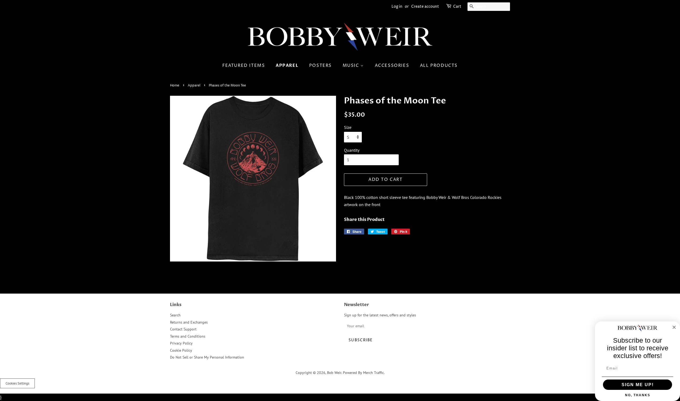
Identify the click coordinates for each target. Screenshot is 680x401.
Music (352, 65)
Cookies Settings (17, 383)
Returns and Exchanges (189, 322)
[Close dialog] (674, 327)
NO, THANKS (637, 395)
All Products (439, 65)
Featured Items (243, 65)
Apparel (287, 65)
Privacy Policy (181, 343)
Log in (397, 6)
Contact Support (183, 329)
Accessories (392, 65)
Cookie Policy (181, 350)
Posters (320, 65)
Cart (457, 6)
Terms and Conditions (187, 336)
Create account (425, 6)
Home (174, 85)
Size (347, 127)
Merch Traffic (373, 372)
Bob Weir (334, 372)
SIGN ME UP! (638, 384)
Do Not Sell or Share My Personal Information (207, 357)
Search (175, 315)
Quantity (351, 150)
